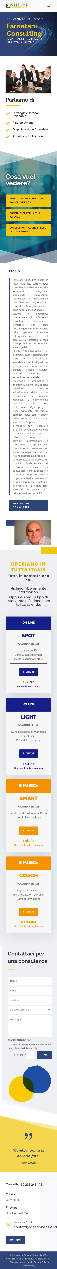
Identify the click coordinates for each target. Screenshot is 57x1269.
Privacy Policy (41, 1262)
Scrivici (15, 1239)
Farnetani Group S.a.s (34, 1255)
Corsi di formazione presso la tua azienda (28, 230)
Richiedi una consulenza (21, 505)
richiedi (28, 672)
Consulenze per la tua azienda (25, 215)
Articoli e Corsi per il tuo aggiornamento (27, 200)
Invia (44, 1054)
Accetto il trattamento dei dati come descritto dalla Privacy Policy (29, 1046)
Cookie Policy (28, 1265)
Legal (29, 1262)
